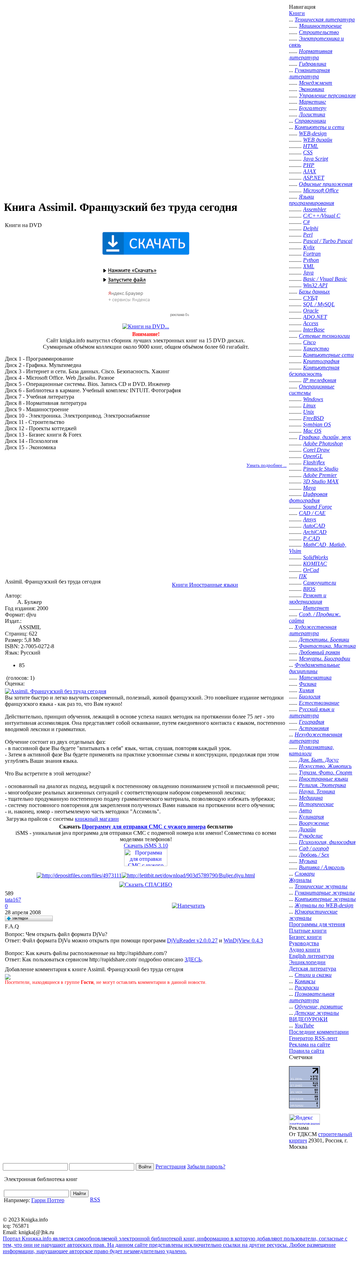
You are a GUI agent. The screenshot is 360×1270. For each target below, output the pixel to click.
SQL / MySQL (319, 304)
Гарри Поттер (47, 1200)
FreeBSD (313, 418)
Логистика (312, 114)
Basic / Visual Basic (325, 279)
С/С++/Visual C (321, 216)
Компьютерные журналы (325, 899)
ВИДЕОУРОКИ (308, 1019)
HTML (310, 146)
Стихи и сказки (313, 975)
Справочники (310, 121)
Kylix (309, 247)
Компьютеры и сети (319, 127)
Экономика (311, 89)
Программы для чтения (317, 924)
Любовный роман (319, 652)
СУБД (310, 298)
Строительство (319, 32)
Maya (309, 488)
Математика (315, 678)
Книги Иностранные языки (205, 585)
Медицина (311, 798)
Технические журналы (321, 886)
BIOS (309, 589)
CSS (308, 152)
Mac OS (312, 431)
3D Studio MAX (321, 481)
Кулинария (311, 817)
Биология (309, 697)
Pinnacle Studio (320, 469)
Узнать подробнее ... (266, 465)
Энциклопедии (307, 962)
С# (306, 222)
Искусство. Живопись (325, 766)
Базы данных (314, 292)
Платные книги (308, 931)
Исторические (316, 804)
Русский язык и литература (311, 712)
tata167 (13, 900)
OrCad (311, 570)
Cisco (309, 342)
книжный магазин (97, 819)
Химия (306, 690)
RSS (95, 1200)
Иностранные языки (323, 779)
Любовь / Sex (314, 855)
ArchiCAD (315, 532)
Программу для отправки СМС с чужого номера (144, 827)
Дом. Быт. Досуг (319, 760)
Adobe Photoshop (323, 443)
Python (311, 260)
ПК (303, 576)
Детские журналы (317, 1013)
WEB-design (313, 133)
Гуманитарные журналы (325, 893)
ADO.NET (315, 317)
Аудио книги (304, 950)
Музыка (308, 861)
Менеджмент (315, 83)
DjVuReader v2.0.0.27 (192, 940)
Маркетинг (312, 102)
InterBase (313, 330)
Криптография (321, 361)
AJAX (309, 171)
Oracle (311, 311)
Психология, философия (327, 842)
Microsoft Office (321, 190)
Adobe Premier (320, 475)
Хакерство (316, 349)
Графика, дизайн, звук (325, 437)
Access (310, 323)
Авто (305, 810)
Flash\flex (314, 462)
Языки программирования (311, 200)
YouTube (304, 1026)
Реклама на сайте (309, 1044)
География (311, 722)
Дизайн (307, 829)
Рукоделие (311, 836)
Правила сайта (306, 1051)
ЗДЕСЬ (193, 959)
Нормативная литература (310, 54)
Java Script (315, 159)
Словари (305, 874)
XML (308, 266)
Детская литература (312, 969)
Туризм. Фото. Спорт (325, 772)
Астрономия (314, 728)
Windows (313, 399)
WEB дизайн (317, 140)
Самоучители (319, 583)
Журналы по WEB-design (324, 905)
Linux (309, 405)
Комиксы (305, 981)
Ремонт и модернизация (307, 598)
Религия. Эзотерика (322, 785)
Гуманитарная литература (309, 73)
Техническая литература (325, 19)
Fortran (312, 254)
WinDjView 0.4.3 (243, 940)
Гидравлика (312, 64)
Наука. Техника (317, 791)
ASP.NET (313, 178)
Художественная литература (312, 630)
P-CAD (311, 538)
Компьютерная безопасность (314, 371)
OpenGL (313, 456)
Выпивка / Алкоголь (322, 867)
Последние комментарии (319, 1032)
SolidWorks (315, 557)
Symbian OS (317, 424)
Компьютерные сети (328, 355)
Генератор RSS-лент (313, 1038)
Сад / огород (314, 848)
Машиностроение (320, 26)
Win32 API (315, 285)
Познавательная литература (311, 997)
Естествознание (319, 703)
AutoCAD (314, 526)
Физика (307, 684)
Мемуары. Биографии (324, 659)
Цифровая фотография (308, 497)
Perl (308, 235)
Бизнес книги (305, 937)
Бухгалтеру (312, 108)
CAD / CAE (312, 513)
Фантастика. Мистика (327, 646)
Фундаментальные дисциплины (314, 668)
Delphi (310, 228)
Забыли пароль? (206, 1166)
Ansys (309, 519)
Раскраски (307, 988)
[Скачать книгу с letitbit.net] (188, 875)
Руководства (304, 943)
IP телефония (319, 380)
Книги (297, 13)
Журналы (300, 880)
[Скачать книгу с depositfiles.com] (79, 875)
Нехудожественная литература (315, 737)
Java (308, 273)
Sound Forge (317, 507)
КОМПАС (315, 564)
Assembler (314, 209)
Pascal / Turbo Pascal (327, 241)
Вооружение (314, 823)
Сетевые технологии (324, 336)
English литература (311, 956)
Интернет (316, 608)
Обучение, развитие (319, 1007)
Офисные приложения (325, 184)
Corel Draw (316, 450)
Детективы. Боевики (324, 640)
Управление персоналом (327, 95)
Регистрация (170, 1166)
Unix (308, 412)
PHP (308, 165)
